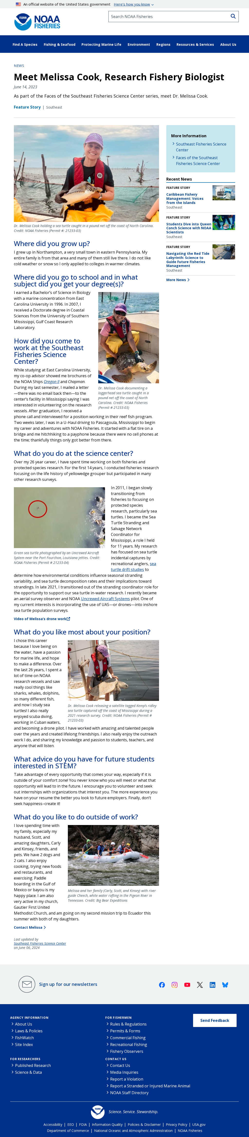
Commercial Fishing (128, 1037)
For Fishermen (118, 1018)
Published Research (33, 1065)
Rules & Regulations (128, 1024)
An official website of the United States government (86, 4)
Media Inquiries (124, 1072)
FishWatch (24, 1037)
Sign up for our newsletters (68, 984)
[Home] (35, 20)
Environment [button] (139, 44)
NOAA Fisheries (190, 1130)
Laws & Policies (29, 1031)
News (19, 65)
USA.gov (198, 1124)
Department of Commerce (68, 1130)
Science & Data (28, 1072)
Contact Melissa (28, 927)
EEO (70, 1124)
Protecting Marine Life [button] (101, 44)
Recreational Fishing (128, 1044)
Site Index (24, 1044)
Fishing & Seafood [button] (59, 44)
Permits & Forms (125, 1031)
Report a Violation (126, 1079)
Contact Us (115, 1059)
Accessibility (53, 1124)
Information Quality (107, 1124)
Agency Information (29, 1018)
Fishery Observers (126, 1051)
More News (176, 279)
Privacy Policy (176, 1124)
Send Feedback (214, 1020)
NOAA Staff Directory (129, 1092)
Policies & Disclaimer (144, 1124)
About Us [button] (228, 44)
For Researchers (25, 1059)
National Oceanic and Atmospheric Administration (133, 1130)
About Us (23, 1024)
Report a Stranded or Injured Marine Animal (150, 1086)
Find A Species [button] (25, 44)
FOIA (83, 1124)
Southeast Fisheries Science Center (40, 944)
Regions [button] (163, 44)
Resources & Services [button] (195, 44)
